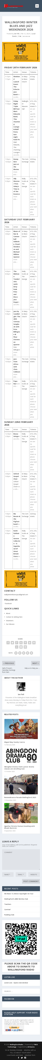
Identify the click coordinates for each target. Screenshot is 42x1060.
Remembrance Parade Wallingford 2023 (20, 797)
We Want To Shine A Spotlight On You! (18, 894)
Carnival (7, 909)
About (8, 613)
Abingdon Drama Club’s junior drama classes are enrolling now (19, 768)
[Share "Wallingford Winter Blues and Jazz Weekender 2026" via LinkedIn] (29, 643)
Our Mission (10, 624)
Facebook (8, 603)
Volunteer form (30, 1055)
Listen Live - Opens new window (16, 983)
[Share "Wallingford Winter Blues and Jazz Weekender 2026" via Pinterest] (25, 643)
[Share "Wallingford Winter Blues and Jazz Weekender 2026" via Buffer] (34, 643)
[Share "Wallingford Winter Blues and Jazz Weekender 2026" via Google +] (17, 643)
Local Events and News (15, 1055)
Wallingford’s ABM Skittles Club (16, 899)
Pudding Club (9, 915)
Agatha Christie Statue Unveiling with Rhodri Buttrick (19, 827)
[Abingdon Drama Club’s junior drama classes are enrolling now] (21, 756)
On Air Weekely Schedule (13, 1050)
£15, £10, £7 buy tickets (33, 103)
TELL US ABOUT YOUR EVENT (20, 1053)
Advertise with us (30, 1050)
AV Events (31, 1047)
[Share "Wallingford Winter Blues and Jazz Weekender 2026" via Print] (25, 647)
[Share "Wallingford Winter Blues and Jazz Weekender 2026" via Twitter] (12, 643)
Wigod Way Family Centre (14, 742)
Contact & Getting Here (14, 617)
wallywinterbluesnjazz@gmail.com (16, 595)
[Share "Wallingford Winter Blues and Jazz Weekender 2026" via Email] (21, 647)
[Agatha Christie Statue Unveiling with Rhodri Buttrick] (21, 813)
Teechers (7, 904)
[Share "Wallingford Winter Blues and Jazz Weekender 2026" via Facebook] (8, 643)
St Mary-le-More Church (25, 79)
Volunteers (9, 621)
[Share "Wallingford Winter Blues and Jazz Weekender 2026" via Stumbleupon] (17, 647)
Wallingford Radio (16, 1044)
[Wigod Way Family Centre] (21, 729)
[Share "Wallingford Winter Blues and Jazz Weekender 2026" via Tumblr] (21, 643)
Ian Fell (16, 34)
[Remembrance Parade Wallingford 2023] (21, 784)
